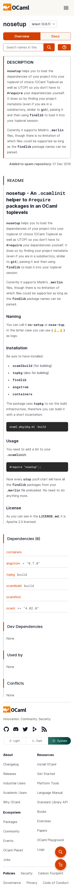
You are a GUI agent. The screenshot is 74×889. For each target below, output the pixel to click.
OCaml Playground (50, 840)
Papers (42, 830)
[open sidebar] (60, 864)
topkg (10, 575)
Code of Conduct (56, 883)
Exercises (44, 821)
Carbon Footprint (50, 873)
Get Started (46, 774)
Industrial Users (14, 783)
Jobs (6, 860)
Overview (21, 36)
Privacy (31, 883)
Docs (56, 36)
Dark (39, 740)
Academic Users (15, 793)
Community (11, 831)
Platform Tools (48, 783)
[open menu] (66, 8)
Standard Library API (52, 802)
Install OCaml (46, 764)
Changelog (11, 764)
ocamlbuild (14, 586)
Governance (12, 883)
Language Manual (50, 793)
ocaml (10, 608)
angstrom (13, 563)
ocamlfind (13, 597)
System (62, 740)
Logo (41, 849)
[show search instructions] (64, 47)
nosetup (14, 24)
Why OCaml (11, 802)
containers (14, 552)
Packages (10, 822)
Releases (9, 774)
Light (16, 740)
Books (41, 812)
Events (8, 841)
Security (27, 873)
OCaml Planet (13, 850)
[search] (60, 851)
